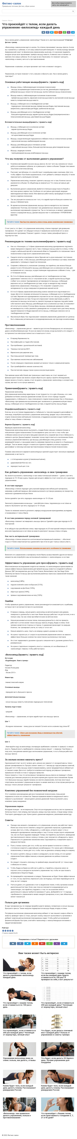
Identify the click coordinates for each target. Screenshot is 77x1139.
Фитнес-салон (11, 3)
